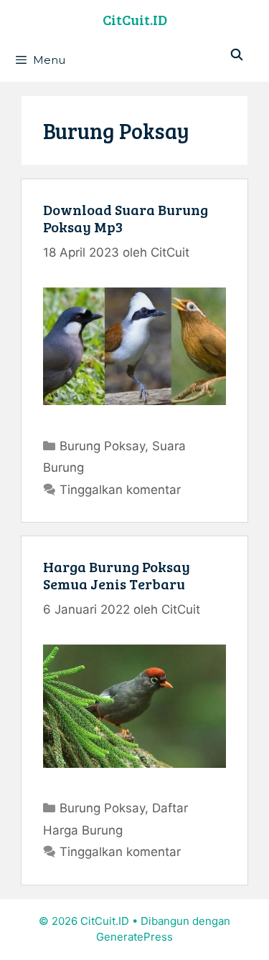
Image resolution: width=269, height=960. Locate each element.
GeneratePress (134, 937)
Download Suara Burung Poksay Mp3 (125, 218)
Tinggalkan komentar (120, 490)
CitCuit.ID (135, 19)
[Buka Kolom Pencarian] (236, 55)
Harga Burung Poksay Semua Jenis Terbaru (116, 575)
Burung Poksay (102, 446)
